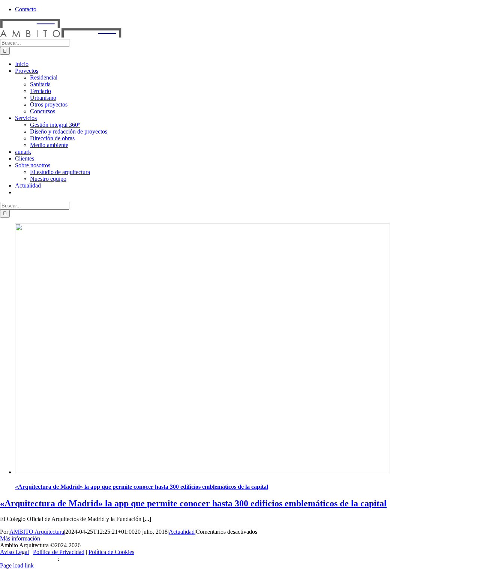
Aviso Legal (14, 552)
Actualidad (182, 531)
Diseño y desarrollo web (29, 558)
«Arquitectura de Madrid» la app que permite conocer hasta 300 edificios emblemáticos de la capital (141, 486)
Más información (20, 538)
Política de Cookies (111, 552)
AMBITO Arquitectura (36, 531)
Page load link (17, 565)
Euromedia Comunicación (92, 558)
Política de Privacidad (58, 552)
